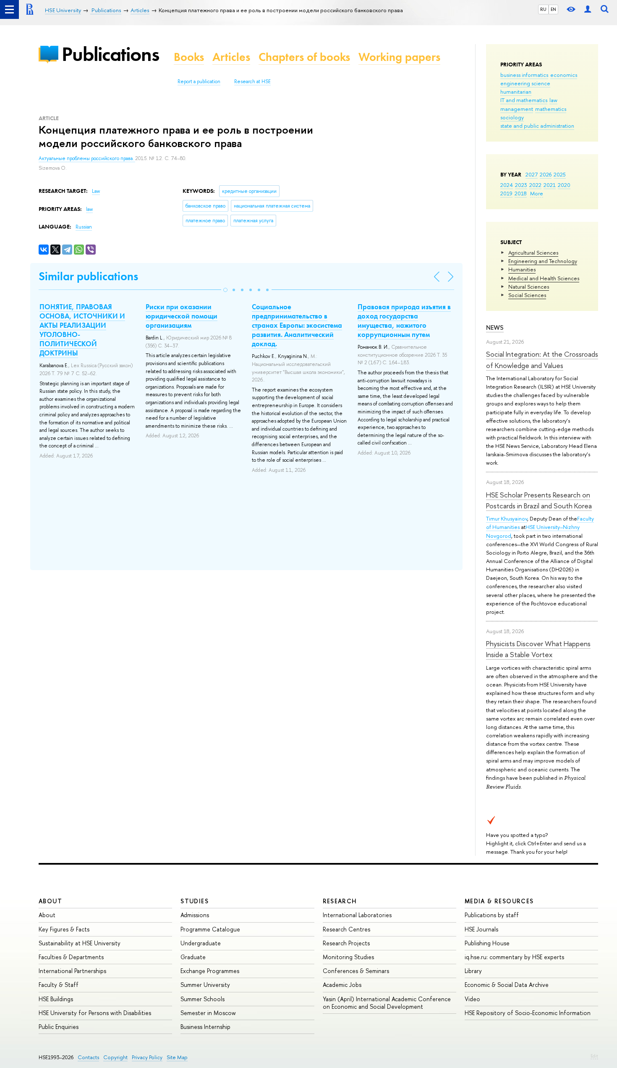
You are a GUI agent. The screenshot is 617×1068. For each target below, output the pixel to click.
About (50, 901)
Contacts (88, 1057)
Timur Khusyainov (506, 518)
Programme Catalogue (210, 929)
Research (340, 901)
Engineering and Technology (542, 261)
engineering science (525, 83)
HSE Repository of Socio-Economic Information (528, 1013)
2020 (564, 185)
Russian (84, 227)
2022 (535, 185)
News (495, 327)
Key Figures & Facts (64, 929)
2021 (550, 185)
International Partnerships (72, 971)
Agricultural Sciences (533, 252)
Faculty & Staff (58, 985)
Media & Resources (499, 901)
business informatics (524, 75)
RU (543, 9)
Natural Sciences (528, 286)
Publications (110, 54)
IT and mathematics (523, 100)
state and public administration (537, 125)
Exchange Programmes (209, 971)
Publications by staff (492, 915)
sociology (512, 117)
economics (563, 75)
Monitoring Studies (348, 957)
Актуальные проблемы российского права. (87, 158)
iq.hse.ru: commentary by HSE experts (514, 957)
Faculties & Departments (71, 957)
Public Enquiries (58, 1027)
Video (472, 999)
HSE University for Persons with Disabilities (95, 1013)
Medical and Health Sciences (543, 278)
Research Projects (346, 943)
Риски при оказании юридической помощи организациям (181, 316)
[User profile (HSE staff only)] (587, 9)
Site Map (177, 1057)
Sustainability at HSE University (79, 943)
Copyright (115, 1057)
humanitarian (515, 91)
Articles (231, 57)
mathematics (550, 109)
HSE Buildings (56, 999)
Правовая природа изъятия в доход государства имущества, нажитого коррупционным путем (404, 320)
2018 (521, 193)
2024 (506, 185)
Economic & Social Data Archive (507, 985)
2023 (521, 185)
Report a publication (199, 81)
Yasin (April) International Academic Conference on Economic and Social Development (387, 1002)
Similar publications (88, 276)
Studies (194, 901)
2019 (506, 193)
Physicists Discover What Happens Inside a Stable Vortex (538, 649)
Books (189, 57)
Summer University (205, 985)
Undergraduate (200, 943)
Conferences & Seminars (356, 971)
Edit (594, 1056)
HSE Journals (481, 929)
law (553, 100)
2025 (560, 174)
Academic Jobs (342, 985)
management (516, 109)
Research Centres (346, 929)
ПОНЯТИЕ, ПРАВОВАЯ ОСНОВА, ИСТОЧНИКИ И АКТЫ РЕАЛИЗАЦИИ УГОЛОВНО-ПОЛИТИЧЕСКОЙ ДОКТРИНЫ (82, 330)
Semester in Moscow (208, 1013)
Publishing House (487, 943)
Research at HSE (252, 81)
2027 (531, 174)
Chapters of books (304, 57)
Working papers (399, 57)
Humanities (522, 269)
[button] (225, 290)
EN (553, 9)
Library (473, 971)
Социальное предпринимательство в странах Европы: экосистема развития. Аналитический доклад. (297, 325)
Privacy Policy (147, 1057)
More (536, 193)
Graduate (193, 957)
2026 (546, 174)
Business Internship (205, 1027)
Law (96, 191)
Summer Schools (202, 999)
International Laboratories (357, 915)
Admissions (194, 915)
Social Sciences (527, 295)
